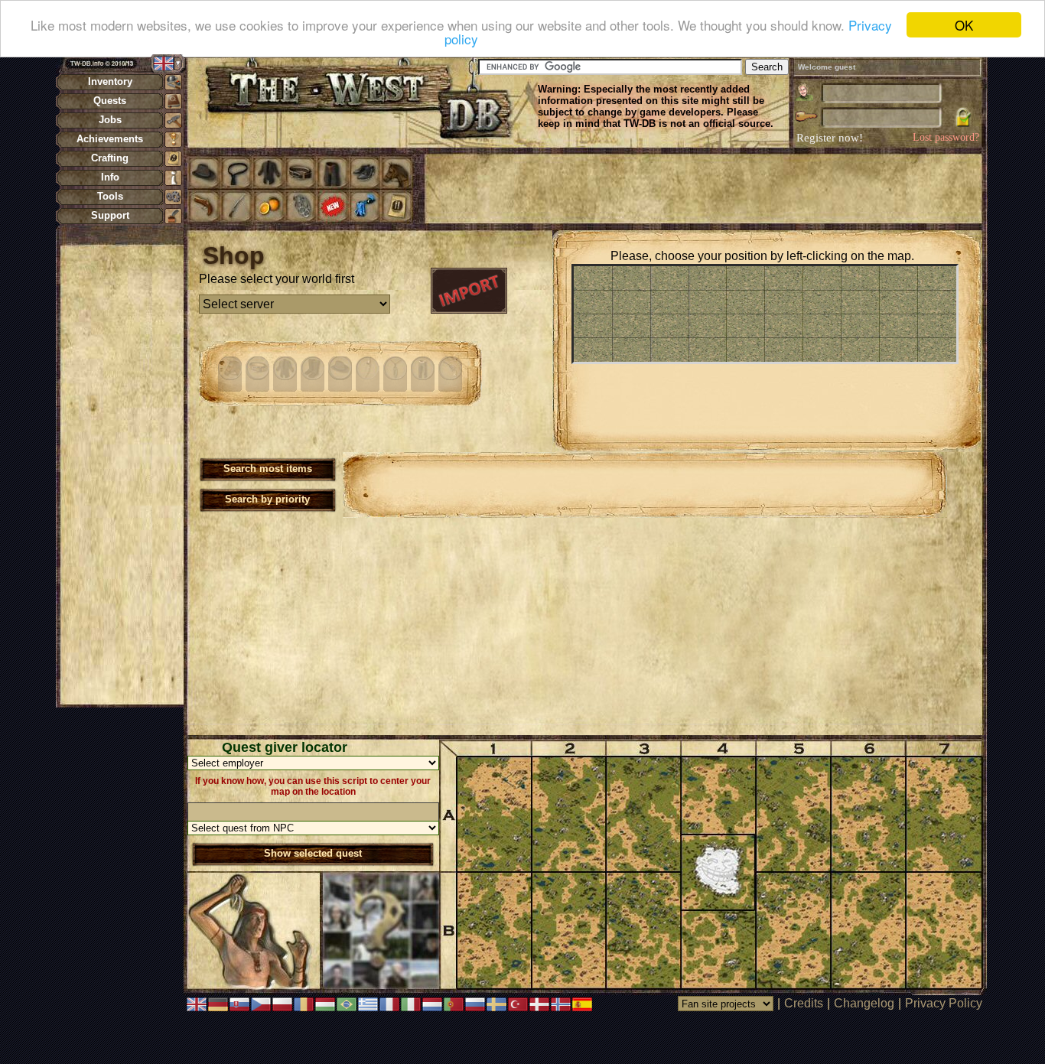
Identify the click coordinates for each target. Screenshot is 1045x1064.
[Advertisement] (121, 474)
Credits (803, 1003)
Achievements (110, 139)
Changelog (864, 1003)
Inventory (110, 81)
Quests (109, 100)
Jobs (110, 119)
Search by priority (267, 499)
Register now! (829, 138)
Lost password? (946, 137)
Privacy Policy (943, 1003)
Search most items (267, 468)
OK (964, 24)
